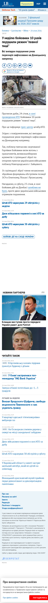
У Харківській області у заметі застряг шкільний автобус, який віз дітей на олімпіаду (21, 465)
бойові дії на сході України (18, 236)
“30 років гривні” (26, 9)
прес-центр (27, 127)
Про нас (5, 494)
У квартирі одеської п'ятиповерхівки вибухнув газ (21, 419)
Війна (26, 30)
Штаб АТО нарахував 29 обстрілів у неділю (20, 204)
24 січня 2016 (36, 30)
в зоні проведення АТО (18, 115)
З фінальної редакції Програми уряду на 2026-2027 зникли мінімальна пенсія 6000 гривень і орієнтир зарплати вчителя (30, 25)
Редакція (6, 502)
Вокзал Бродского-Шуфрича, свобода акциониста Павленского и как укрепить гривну (23, 405)
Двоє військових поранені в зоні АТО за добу (23, 215)
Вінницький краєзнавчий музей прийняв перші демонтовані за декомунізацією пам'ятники (23, 481)
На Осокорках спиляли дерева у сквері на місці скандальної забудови (21, 431)
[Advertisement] (24, 263)
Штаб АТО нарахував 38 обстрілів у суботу (20, 225)
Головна (5, 30)
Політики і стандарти (11, 505)
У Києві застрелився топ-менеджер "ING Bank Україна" (19, 377)
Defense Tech (8, 9)
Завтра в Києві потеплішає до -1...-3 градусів (20, 389)
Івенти (5, 499)
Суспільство (16, 30)
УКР (38, 3)
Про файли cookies (10, 597)
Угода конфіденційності (12, 508)
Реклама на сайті (9, 496)
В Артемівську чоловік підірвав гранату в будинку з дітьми (21, 364)
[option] (24, 20)
